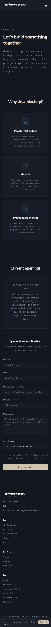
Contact (6, 542)
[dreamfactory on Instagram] (25, 506)
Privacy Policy (25, 455)
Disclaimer (8, 602)
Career (6, 538)
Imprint (6, 580)
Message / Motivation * (13, 414)
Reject (33, 622)
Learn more (6, 624)
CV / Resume (8, 441)
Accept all (43, 622)
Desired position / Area (13, 387)
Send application (25, 467)
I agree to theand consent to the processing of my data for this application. (27, 456)
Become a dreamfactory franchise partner (21, 511)
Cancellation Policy (11, 598)
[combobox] (25, 405)
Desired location (10, 400)
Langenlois (8, 566)
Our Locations (9, 525)
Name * (6, 360)
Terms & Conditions (12, 589)
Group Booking (10, 534)
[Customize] (26, 622)
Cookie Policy (9, 593)
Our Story (7, 529)
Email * (6, 373)
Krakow (6, 561)
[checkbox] (4, 455)
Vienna (6, 557)
